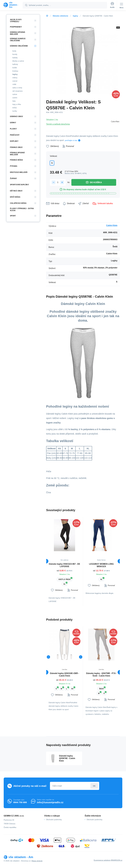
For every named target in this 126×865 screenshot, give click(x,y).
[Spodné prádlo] (47, 16)
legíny (75, 16)
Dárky (13, 123)
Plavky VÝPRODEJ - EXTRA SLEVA (22, 209)
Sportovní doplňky (19, 185)
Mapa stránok (37, 861)
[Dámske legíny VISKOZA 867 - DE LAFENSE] (64, 535)
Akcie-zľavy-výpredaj (16, 20)
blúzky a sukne (18, 61)
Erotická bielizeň (18, 172)
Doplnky (14, 141)
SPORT (13, 216)
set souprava (17, 91)
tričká (14, 108)
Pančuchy (14, 135)
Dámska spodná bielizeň (17, 33)
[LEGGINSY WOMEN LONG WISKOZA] (101, 535)
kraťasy (15, 71)
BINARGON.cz (116, 860)
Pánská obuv (16, 147)
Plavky (13, 129)
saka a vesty (17, 88)
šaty (14, 101)
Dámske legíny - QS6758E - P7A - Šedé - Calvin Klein (101, 674)
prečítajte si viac (71, 140)
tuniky (14, 111)
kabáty (15, 58)
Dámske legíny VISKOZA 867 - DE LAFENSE (64, 565)
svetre (14, 98)
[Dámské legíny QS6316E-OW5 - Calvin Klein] (64, 645)
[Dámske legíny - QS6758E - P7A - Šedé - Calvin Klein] (101, 645)
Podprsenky (16, 27)
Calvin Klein (111, 225)
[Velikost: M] (71, 656)
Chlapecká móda (18, 203)
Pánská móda (16, 160)
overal (14, 81)
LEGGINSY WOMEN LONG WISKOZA (101, 565)
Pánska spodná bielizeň (17, 154)
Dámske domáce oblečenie (17, 40)
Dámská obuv (16, 116)
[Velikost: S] (64, 656)
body (14, 51)
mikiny (14, 78)
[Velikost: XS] (57, 656)
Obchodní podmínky (54, 820)
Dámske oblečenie (60, 16)
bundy (14, 54)
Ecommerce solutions (102, 860)
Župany (13, 178)
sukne (14, 94)
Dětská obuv (16, 191)
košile (14, 68)
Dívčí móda (15, 197)
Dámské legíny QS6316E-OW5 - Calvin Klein (64, 674)
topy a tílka (16, 104)
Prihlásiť (94, 786)
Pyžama (13, 166)
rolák (14, 84)
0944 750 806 (20, 802)
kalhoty (15, 64)
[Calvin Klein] (115, 122)
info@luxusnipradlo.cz (50, 802)
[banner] (11, 4)
